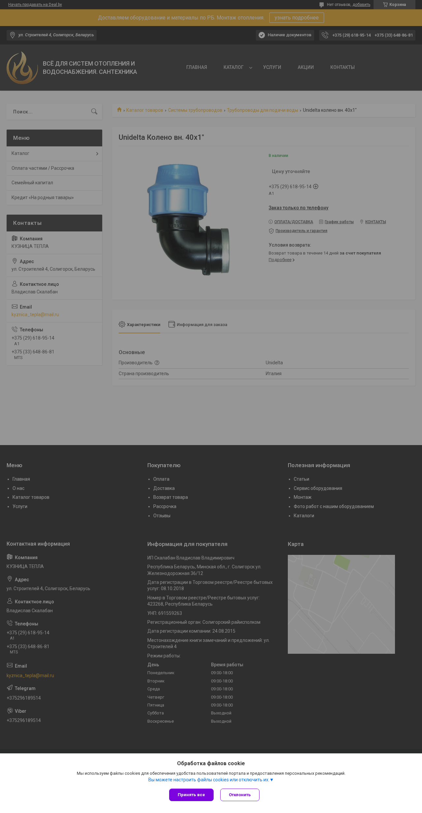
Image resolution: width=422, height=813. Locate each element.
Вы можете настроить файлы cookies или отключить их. (208, 779)
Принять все (191, 794)
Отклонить (240, 794)
